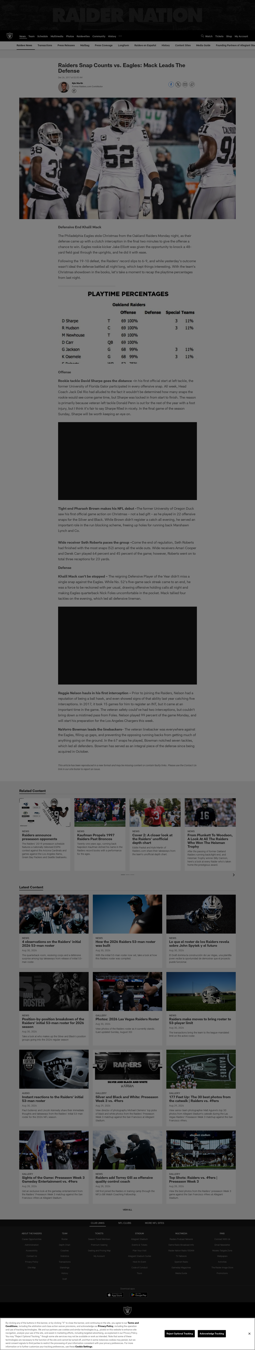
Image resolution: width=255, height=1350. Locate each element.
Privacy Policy (105, 1326)
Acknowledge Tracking (212, 1333)
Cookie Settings (83, 1346)
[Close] (249, 1333)
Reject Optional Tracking (180, 1333)
